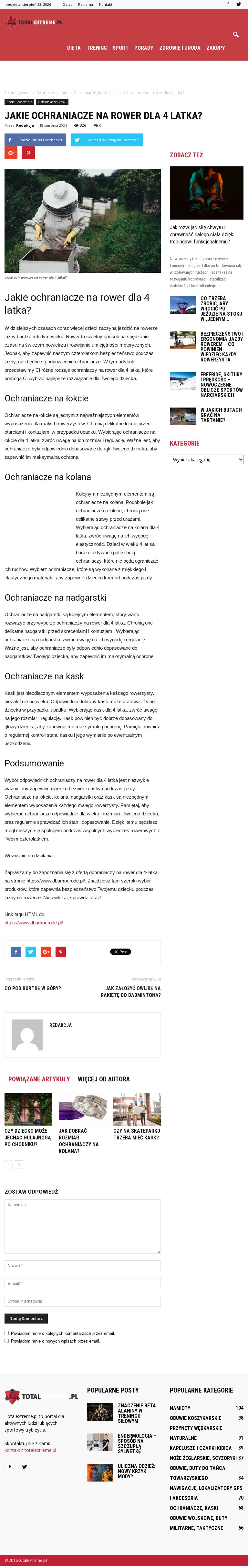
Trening (97, 47)
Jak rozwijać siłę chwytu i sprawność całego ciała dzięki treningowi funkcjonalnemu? (202, 234)
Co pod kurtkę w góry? (33, 988)
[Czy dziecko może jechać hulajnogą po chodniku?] (28, 1109)
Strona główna (18, 92)
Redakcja (25, 125)
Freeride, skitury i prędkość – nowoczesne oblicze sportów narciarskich (222, 384)
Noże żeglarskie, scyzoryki (203, 1458)
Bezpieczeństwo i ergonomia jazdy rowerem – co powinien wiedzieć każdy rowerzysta (222, 347)
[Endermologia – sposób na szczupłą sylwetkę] (100, 1442)
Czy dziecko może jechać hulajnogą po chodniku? (28, 1137)
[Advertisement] (124, 74)
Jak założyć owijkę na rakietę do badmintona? (131, 991)
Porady (143, 47)
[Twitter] (238, 4)
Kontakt (105, 4)
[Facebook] (228, 4)
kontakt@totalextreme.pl (30, 1450)
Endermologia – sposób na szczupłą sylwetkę (137, 1443)
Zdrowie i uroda (180, 47)
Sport (121, 47)
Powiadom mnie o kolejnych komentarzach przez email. (63, 1333)
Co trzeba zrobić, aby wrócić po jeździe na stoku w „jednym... (221, 308)
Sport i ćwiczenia (19, 102)
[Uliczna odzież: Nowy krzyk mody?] (100, 1473)
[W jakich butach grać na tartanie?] (183, 416)
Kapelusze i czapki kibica (201, 1448)
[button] (235, 35)
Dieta (74, 47)
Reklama (85, 4)
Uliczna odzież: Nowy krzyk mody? (136, 1471)
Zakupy (215, 47)
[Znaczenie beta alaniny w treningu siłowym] (100, 1412)
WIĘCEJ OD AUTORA (104, 1079)
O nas (67, 4)
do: (42, 914)
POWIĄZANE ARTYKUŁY (39, 1079)
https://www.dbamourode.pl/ (34, 922)
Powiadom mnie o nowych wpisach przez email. (55, 1341)
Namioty (180, 1408)
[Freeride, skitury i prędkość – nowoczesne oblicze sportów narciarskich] (183, 381)
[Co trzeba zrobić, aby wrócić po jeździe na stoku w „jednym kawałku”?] (183, 305)
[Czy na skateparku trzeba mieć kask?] (137, 1109)
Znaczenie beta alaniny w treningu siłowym (137, 1413)
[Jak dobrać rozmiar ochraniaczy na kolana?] (82, 1109)
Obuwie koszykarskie (195, 1418)
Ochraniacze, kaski (52, 102)
